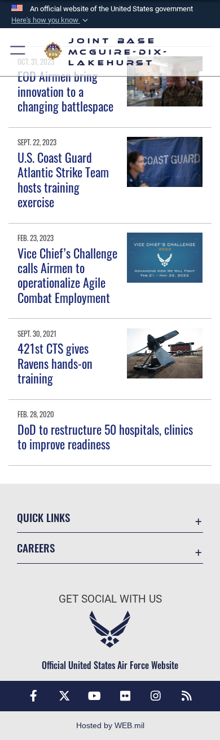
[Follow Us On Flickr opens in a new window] (125, 696)
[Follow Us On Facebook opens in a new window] (33, 696)
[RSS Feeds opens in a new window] (186, 696)
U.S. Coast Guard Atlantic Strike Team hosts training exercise (63, 179)
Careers (36, 548)
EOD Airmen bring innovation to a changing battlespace (65, 91)
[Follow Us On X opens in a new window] (64, 696)
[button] (50, 20)
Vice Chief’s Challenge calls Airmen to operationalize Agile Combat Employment (67, 275)
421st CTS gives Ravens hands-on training (55, 363)
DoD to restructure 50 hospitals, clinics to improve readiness (105, 436)
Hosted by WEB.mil (110, 725)
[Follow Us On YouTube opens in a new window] (94, 696)
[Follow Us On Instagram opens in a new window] (155, 696)
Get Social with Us (110, 598)
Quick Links (43, 517)
